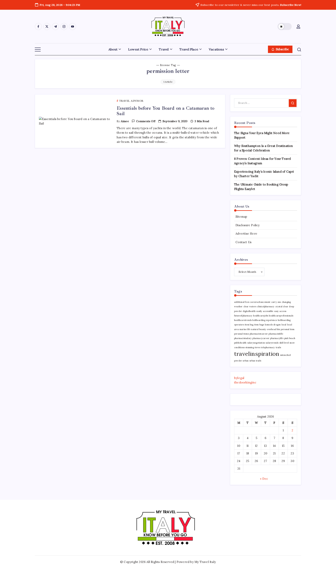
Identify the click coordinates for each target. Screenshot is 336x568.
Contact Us (243, 242)
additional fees (241, 302)
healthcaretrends (243, 320)
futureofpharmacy (243, 315)
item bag (249, 324)
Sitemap (241, 216)
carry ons (276, 302)
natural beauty (258, 329)
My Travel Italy (205, 562)
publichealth (240, 342)
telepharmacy (268, 347)
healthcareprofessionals (281, 315)
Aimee (125, 121)
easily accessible (264, 311)
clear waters (249, 306)
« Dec (264, 479)
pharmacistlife (276, 333)
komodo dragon (273, 324)
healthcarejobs (260, 315)
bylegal (239, 378)
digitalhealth (249, 311)
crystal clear (281, 306)
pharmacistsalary (243, 338)
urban (245, 360)
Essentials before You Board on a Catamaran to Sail (165, 111)
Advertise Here (246, 233)
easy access (280, 311)
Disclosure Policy (247, 225)
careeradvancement (260, 302)
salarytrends (272, 342)
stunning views (252, 347)
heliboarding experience (264, 320)
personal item (288, 329)
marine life (245, 329)
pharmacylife (276, 338)
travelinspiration (256, 353)
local (284, 324)
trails (278, 347)
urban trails (255, 360)
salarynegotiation (256, 342)
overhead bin (273, 329)
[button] (285, 26)
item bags (259, 324)
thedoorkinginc (245, 382)
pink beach (289, 338)
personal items (241, 333)
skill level (284, 342)
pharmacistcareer (259, 333)
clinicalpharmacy (265, 306)
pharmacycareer (260, 338)
